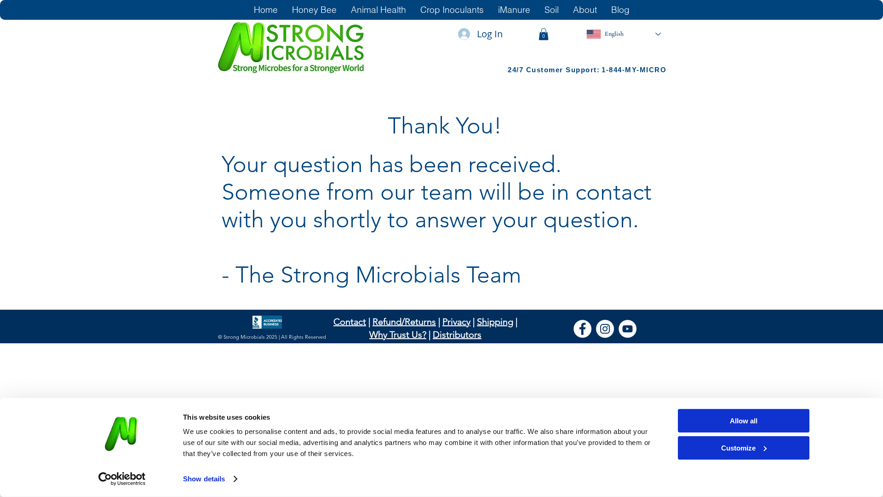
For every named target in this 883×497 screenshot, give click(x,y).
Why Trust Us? (397, 334)
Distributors (457, 334)
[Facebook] (582, 329)
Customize (738, 447)
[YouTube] (627, 329)
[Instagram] (605, 329)
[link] (544, 34)
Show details (204, 479)
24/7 (517, 70)
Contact (349, 321)
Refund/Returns (404, 321)
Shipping (495, 321)
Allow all (743, 421)
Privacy (456, 321)
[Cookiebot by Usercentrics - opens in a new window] (122, 479)
